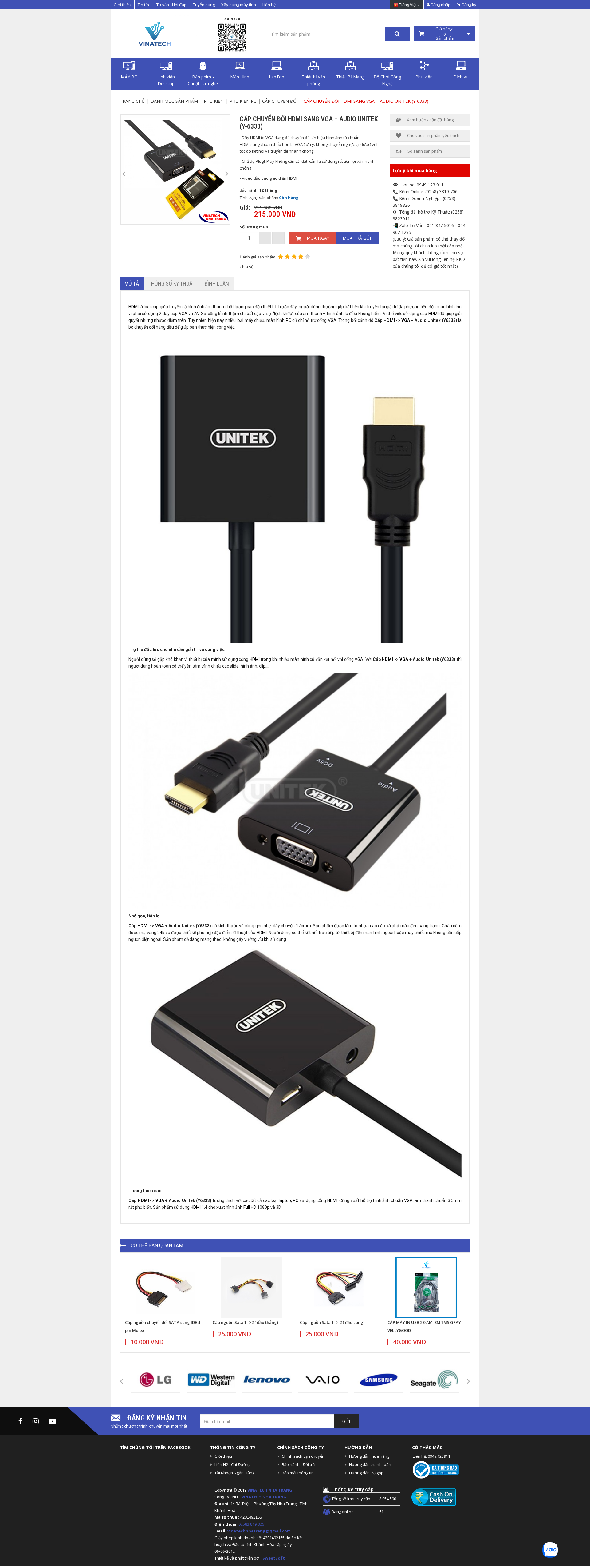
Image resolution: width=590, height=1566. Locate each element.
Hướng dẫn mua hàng (369, 1456)
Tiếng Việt (408, 4)
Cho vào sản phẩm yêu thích (433, 135)
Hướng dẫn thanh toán (370, 1464)
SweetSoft (273, 1558)
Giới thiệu (122, 4)
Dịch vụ (461, 77)
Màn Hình (239, 77)
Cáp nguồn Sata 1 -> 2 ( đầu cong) (332, 1322)
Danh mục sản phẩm (174, 101)
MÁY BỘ (129, 77)
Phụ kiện (424, 77)
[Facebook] (20, 1421)
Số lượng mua (254, 227)
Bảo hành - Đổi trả (298, 1464)
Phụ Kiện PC (243, 101)
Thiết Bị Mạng (350, 77)
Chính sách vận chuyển (303, 1456)
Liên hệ (269, 4)
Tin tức (144, 4)
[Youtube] (52, 1421)
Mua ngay (318, 238)
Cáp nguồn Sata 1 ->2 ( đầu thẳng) (245, 1322)
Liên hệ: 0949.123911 (431, 1456)
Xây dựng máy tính (238, 4)
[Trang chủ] (154, 33)
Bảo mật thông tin (298, 1473)
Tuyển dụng (204, 4)
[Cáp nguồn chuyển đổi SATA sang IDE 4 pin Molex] (164, 1287)
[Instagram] (36, 1421)
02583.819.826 (251, 1524)
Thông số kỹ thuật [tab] (171, 283)
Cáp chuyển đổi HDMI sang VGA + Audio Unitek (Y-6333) (366, 101)
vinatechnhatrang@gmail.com (259, 1531)
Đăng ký (468, 4)
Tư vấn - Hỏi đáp (171, 4)
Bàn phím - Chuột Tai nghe (203, 80)
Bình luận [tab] (217, 283)
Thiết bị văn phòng (313, 80)
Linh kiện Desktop (166, 80)
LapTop (276, 77)
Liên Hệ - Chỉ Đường (232, 1464)
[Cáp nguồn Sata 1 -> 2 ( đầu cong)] (339, 1287)
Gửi (346, 1421)
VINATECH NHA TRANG (269, 1490)
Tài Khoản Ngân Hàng (234, 1473)
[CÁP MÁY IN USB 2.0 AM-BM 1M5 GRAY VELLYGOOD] (426, 1287)
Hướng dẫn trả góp (366, 1473)
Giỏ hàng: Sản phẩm (444, 33)
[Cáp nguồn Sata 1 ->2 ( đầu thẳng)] (252, 1287)
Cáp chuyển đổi (280, 101)
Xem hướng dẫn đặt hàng (430, 119)
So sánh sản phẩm (424, 151)
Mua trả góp (357, 238)
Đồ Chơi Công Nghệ (387, 80)
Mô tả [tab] (131, 283)
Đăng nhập (440, 4)
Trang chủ (132, 101)
